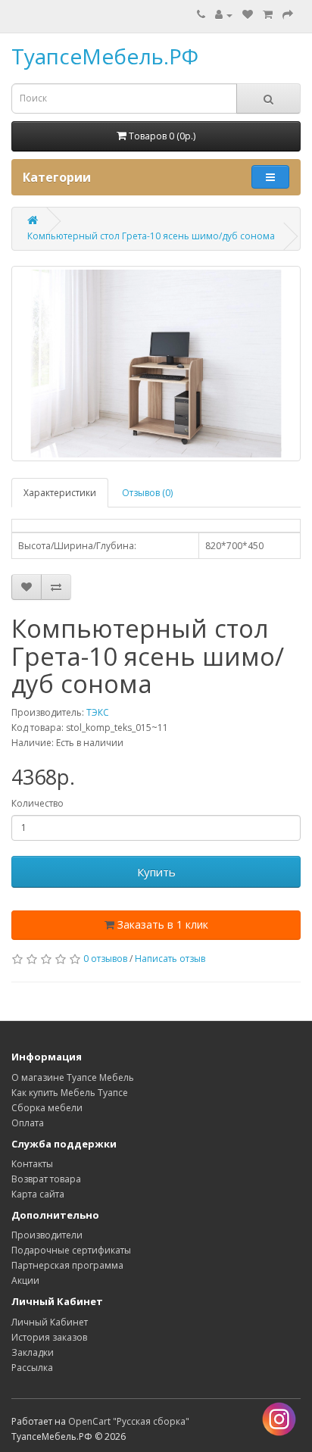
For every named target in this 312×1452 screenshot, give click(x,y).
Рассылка (32, 1367)
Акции (25, 1280)
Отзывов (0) (147, 492)
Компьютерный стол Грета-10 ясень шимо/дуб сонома (151, 236)
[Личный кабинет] (223, 14)
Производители (47, 1235)
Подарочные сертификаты (71, 1250)
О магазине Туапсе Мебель (72, 1077)
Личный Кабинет (49, 1322)
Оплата (27, 1122)
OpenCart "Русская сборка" (128, 1421)
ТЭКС (97, 712)
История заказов (49, 1337)
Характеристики (59, 492)
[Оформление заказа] (287, 14)
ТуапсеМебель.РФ (104, 56)
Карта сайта (37, 1194)
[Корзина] (268, 14)
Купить (156, 871)
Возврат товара (46, 1179)
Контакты (32, 1163)
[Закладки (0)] (247, 14)
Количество (37, 803)
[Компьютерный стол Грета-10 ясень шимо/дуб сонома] (156, 363)
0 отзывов (105, 958)
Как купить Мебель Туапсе (69, 1092)
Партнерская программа (67, 1265)
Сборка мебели (47, 1107)
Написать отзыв (170, 958)
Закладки (32, 1352)
